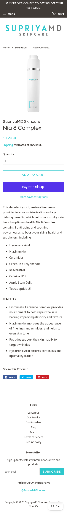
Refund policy (33, 442)
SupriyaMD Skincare (36, 502)
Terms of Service (33, 437)
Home (6, 47)
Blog (33, 427)
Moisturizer (21, 47)
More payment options (34, 197)
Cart (60, 14)
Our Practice (33, 417)
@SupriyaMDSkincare (33, 490)
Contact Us (33, 412)
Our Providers (34, 422)
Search (33, 432)
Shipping (8, 145)
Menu (11, 14)
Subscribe (52, 471)
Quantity (8, 154)
